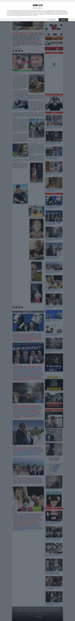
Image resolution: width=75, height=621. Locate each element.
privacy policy (22, 15)
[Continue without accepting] (8, 1)
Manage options (53, 19)
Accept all (63, 19)
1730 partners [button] (13, 10)
